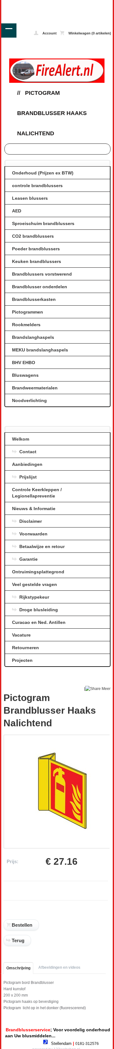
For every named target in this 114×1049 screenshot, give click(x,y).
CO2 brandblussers (33, 236)
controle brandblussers (37, 185)
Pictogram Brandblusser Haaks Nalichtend (52, 113)
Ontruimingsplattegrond (38, 571)
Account (49, 33)
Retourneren (25, 647)
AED (16, 210)
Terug (18, 940)
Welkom (20, 439)
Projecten (22, 660)
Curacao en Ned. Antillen (39, 622)
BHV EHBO (23, 362)
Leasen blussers (30, 198)
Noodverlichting (29, 400)
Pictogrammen (27, 311)
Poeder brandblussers (36, 248)
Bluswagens (25, 375)
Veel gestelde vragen (34, 584)
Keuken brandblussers (36, 261)
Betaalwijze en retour (42, 546)
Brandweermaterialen (35, 387)
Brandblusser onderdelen (39, 286)
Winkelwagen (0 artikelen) (89, 33)
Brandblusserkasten (34, 299)
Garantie (28, 559)
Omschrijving (18, 968)
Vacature (21, 634)
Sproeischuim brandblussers (43, 223)
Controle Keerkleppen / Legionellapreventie (37, 492)
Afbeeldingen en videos (59, 967)
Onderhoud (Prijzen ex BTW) (42, 172)
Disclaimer (30, 521)
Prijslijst (28, 476)
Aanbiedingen (27, 464)
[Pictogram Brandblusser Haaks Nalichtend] (62, 837)
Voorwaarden (33, 533)
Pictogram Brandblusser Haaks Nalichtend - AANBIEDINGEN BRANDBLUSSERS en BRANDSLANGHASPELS (23, 4)
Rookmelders (26, 324)
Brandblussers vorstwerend (42, 274)
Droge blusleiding (38, 609)
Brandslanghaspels (33, 337)
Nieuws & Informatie (33, 508)
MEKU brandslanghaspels (40, 349)
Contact (27, 451)
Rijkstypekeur (34, 597)
